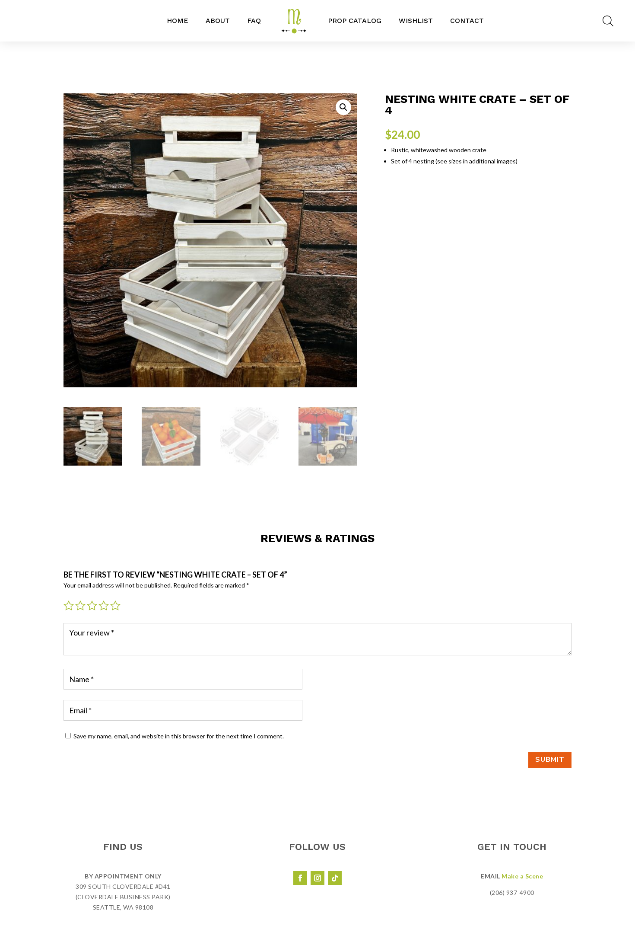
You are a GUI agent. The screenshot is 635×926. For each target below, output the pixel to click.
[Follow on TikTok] (335, 878)
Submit (550, 759)
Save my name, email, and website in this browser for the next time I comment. (178, 736)
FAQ (254, 20)
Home (177, 20)
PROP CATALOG (354, 20)
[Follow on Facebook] (300, 878)
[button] (343, 107)
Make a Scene (522, 876)
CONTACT (467, 20)
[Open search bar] (608, 21)
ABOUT (218, 20)
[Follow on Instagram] (317, 878)
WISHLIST (416, 20)
